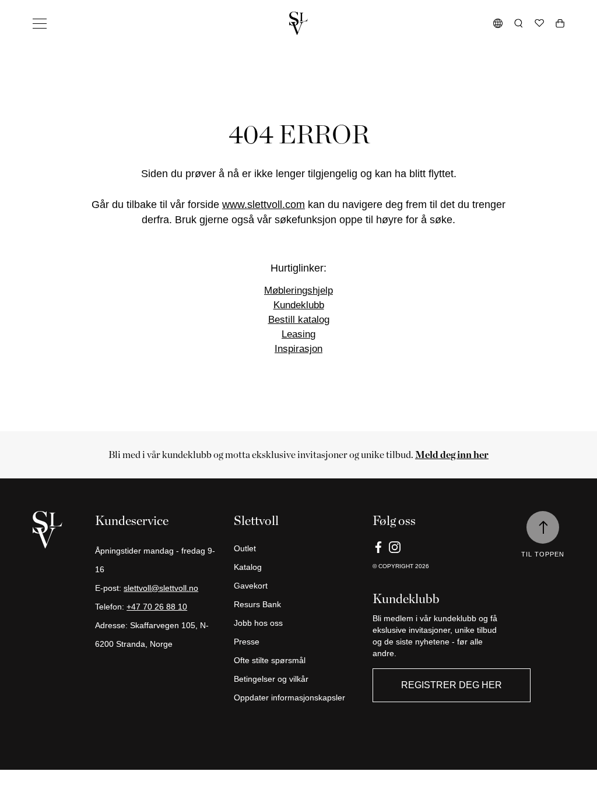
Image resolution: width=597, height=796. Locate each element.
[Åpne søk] (518, 23)
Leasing (298, 334)
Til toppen (542, 554)
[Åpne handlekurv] (560, 23)
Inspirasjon (298, 348)
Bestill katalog (298, 319)
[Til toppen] (542, 527)
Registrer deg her (451, 685)
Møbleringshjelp (298, 290)
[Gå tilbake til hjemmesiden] (298, 23)
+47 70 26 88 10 (157, 606)
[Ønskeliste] (539, 23)
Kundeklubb (298, 305)
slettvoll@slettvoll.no (161, 588)
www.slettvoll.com (263, 204)
